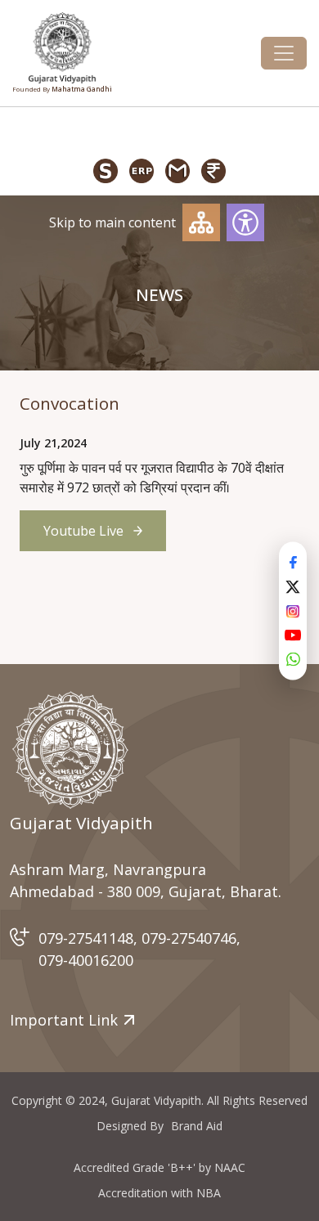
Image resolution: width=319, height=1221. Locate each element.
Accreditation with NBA (159, 1193)
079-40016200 (85, 960)
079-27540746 (189, 938)
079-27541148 (85, 938)
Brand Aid (196, 1125)
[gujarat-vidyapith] (70, 750)
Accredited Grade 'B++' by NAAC (159, 1167)
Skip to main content (112, 222)
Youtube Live (83, 531)
